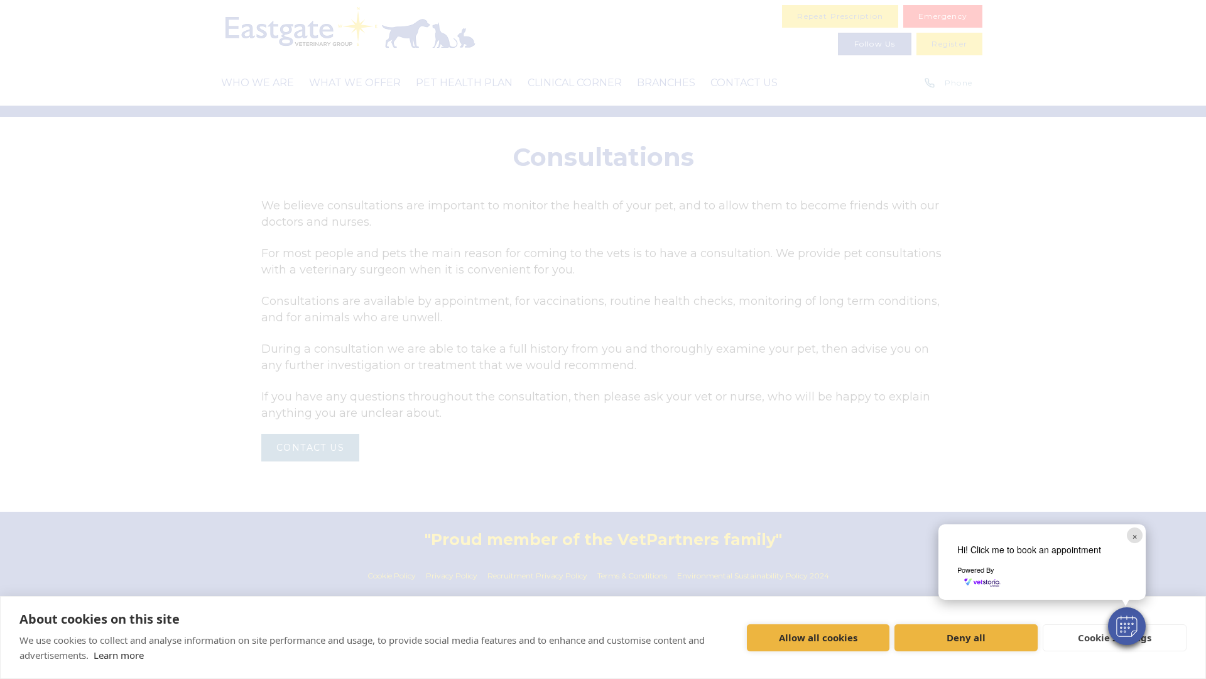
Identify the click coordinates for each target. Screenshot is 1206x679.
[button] (1127, 626)
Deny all (966, 637)
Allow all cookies (818, 637)
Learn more (119, 655)
